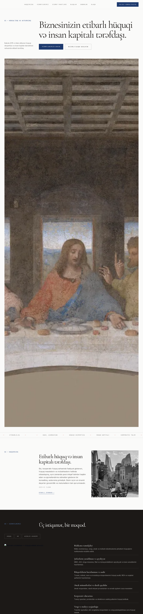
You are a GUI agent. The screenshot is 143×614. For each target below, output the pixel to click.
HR (18, 536)
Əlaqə (93, 4)
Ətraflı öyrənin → (46, 492)
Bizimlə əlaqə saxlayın (78, 46)
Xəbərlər (84, 4)
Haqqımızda (28, 4)
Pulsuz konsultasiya (127, 4)
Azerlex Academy (31, 536)
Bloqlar (73, 4)
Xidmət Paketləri (59, 4)
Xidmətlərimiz (43, 4)
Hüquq (9, 536)
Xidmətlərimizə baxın (51, 46)
